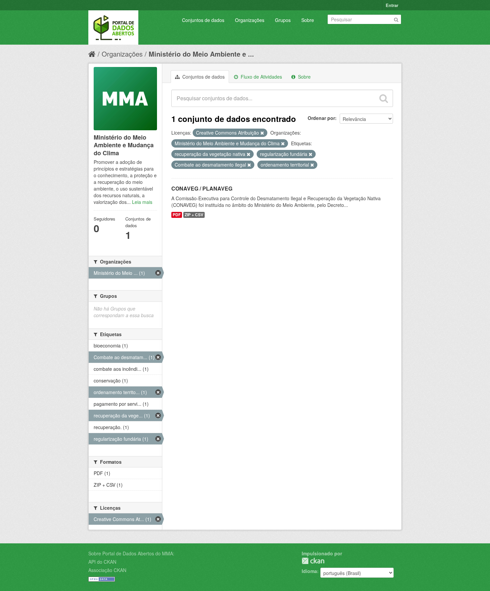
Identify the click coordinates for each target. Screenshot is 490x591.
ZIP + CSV (194, 215)
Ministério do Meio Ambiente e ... (201, 54)
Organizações (249, 20)
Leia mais (142, 202)
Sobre (307, 20)
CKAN (313, 560)
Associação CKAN (107, 570)
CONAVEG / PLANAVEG (201, 188)
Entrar (392, 5)
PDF (177, 215)
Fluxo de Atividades (260, 76)
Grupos (283, 20)
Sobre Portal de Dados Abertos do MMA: (131, 553)
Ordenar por (321, 118)
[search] (383, 98)
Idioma (309, 571)
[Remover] (262, 133)
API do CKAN (102, 561)
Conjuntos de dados (203, 20)
